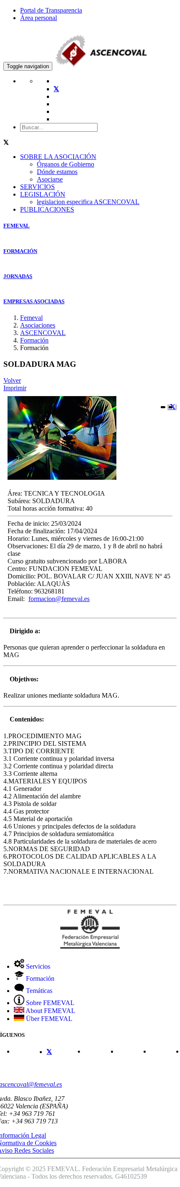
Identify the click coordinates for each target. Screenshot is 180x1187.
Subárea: (19, 500)
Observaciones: (28, 546)
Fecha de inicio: (28, 523)
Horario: (19, 538)
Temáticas (38, 990)
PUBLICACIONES (47, 209)
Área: (15, 493)
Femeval (31, 317)
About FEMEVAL (49, 1010)
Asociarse (50, 179)
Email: (16, 598)
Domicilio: (22, 576)
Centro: (17, 568)
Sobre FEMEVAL (49, 1002)
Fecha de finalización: (36, 531)
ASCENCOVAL (43, 332)
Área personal (38, 17)
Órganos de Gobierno (65, 164)
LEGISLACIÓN (42, 194)
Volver (12, 380)
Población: (22, 583)
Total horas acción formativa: (46, 508)
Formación (34, 340)
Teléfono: (20, 591)
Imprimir (14, 387)
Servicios (37, 966)
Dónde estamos (57, 171)
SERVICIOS (37, 186)
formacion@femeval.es (59, 598)
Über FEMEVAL (48, 1018)
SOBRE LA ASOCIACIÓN (58, 156)
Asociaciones (37, 325)
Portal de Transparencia (51, 10)
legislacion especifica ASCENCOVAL (88, 201)
